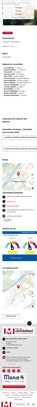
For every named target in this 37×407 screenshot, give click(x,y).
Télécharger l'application (14, 386)
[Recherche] (28, 404)
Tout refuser (19, 11)
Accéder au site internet (14, 216)
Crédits (32, 393)
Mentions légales (23, 393)
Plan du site (6, 393)
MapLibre (29, 187)
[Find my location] (32, 174)
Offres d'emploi (26, 397)
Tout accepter (18, 7)
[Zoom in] (32, 178)
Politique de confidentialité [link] (18, 17)
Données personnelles (13, 397)
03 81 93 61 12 (11, 201)
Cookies (7, 395)
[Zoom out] (32, 181)
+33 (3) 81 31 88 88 (11, 348)
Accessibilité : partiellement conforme (22, 395)
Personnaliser (18, 14)
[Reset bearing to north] (32, 184)
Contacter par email (13, 206)
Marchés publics (18, 399)
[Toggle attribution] (32, 188)
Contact (8, 352)
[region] (18, 176)
